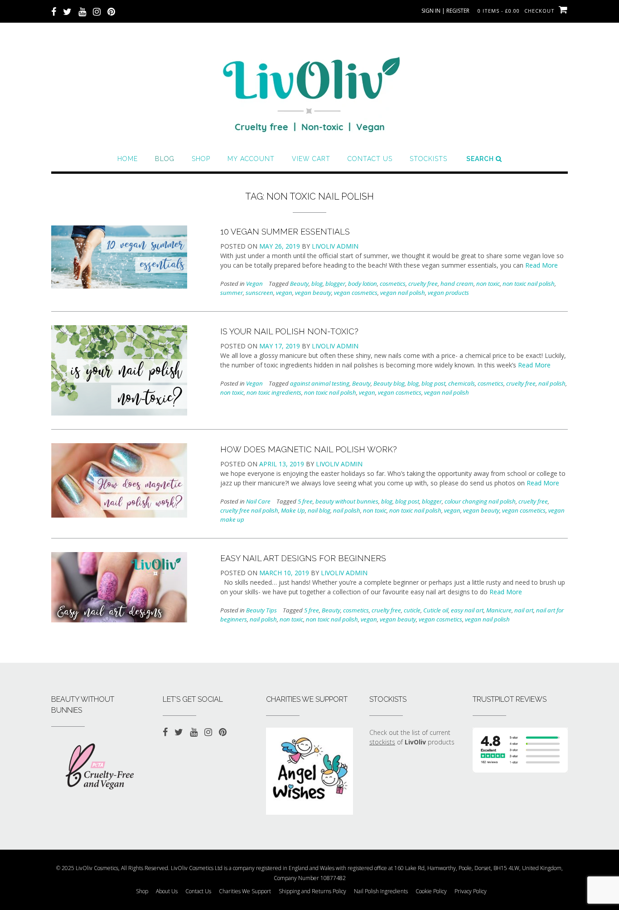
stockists (382, 742)
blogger (335, 283)
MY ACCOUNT (251, 158)
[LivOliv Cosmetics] (309, 90)
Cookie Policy (431, 891)
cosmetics (393, 283)
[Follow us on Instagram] (97, 10)
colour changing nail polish (480, 501)
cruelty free (423, 283)
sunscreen (259, 293)
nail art (523, 610)
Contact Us (370, 158)
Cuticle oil (435, 610)
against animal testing (319, 383)
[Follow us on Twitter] (67, 10)
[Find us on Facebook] (53, 10)
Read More (541, 265)
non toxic (488, 283)
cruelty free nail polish (249, 510)
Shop (201, 158)
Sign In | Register (445, 11)
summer (231, 293)
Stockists (428, 158)
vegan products (448, 293)
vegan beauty (313, 293)
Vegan (254, 283)
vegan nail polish (402, 293)
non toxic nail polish (529, 283)
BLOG (164, 158)
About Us (167, 891)
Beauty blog (389, 383)
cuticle (412, 610)
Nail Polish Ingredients (381, 891)
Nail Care (258, 501)
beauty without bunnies (346, 501)
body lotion (362, 283)
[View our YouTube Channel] (82, 10)
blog (317, 283)
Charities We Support (245, 891)
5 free (305, 501)
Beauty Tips (261, 610)
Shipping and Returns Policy (312, 891)
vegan (284, 293)
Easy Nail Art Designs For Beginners (303, 558)
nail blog (319, 510)
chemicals (461, 383)
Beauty (299, 283)
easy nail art (467, 610)
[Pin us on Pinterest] (111, 10)
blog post (433, 383)
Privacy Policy (471, 891)
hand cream (457, 283)
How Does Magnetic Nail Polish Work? (308, 449)
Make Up (293, 510)
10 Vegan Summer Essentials (285, 231)
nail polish (552, 383)
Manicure (499, 610)
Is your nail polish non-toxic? (289, 331)
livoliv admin (335, 246)
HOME (127, 158)
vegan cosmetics (355, 293)
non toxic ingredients (274, 392)
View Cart (311, 158)
